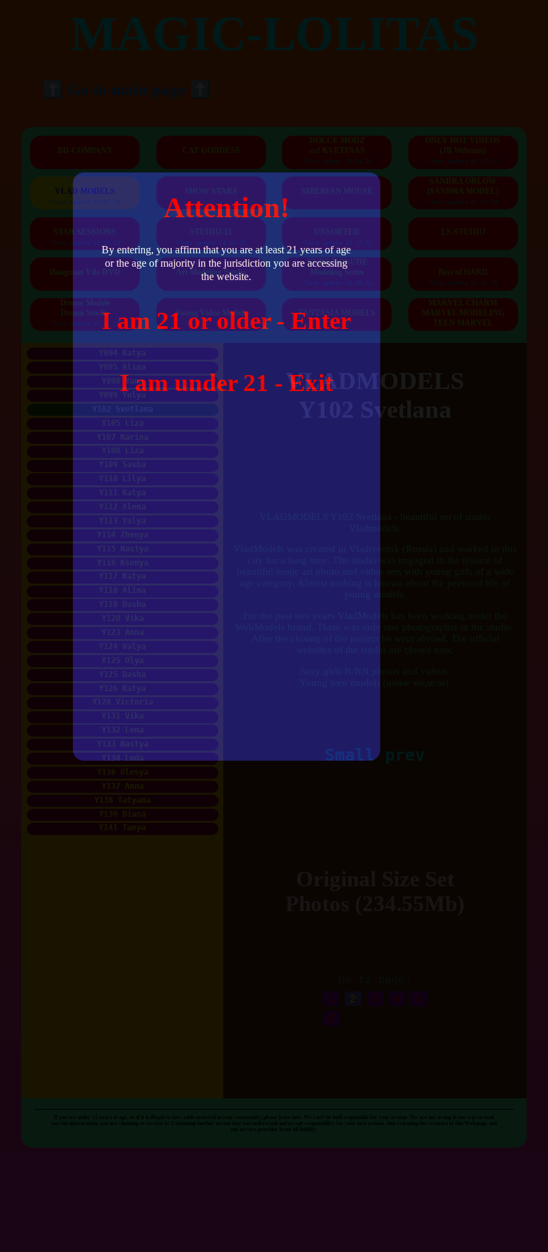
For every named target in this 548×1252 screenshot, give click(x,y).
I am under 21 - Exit (226, 382)
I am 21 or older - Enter (226, 320)
